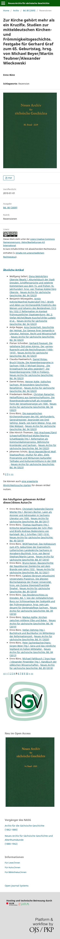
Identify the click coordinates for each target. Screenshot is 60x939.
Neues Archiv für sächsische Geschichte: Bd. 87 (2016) (32, 558)
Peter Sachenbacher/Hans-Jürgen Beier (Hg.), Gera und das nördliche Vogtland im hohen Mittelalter (33, 646)
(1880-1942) (11, 843)
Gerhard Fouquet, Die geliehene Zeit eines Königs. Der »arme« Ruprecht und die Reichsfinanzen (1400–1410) (31, 348)
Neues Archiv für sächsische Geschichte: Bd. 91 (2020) (31, 638)
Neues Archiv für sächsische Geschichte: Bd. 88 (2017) (29, 520)
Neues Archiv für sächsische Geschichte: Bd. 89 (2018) (30, 590)
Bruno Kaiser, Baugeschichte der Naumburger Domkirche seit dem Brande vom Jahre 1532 (31, 566)
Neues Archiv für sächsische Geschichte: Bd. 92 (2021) (32, 571)
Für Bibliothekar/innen (15, 872)
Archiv (16, 10)
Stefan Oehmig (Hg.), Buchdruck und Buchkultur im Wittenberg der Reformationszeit (32, 633)
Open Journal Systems (16, 885)
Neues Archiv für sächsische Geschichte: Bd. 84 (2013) (31, 652)
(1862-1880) (11, 829)
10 (27, 673)
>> (12, 474)
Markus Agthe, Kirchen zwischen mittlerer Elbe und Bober (29, 619)
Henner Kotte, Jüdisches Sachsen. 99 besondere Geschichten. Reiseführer (30, 384)
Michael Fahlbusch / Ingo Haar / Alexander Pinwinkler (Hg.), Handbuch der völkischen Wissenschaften (33, 661)
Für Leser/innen (12, 862)
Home (6, 10)
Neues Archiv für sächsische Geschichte (28, 3)
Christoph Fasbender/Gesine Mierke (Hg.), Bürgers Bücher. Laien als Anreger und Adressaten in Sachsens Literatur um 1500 (31, 513)
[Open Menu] (3, 3)
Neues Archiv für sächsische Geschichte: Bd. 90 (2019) (33, 623)
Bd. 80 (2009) (29, 10)
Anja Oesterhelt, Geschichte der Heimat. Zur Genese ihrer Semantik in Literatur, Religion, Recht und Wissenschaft (33, 330)
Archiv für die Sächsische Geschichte (24, 825)
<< (4, 673)
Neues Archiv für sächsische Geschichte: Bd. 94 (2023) (30, 294)
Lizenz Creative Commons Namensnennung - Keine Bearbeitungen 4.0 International (29, 242)
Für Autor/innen (12, 867)
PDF (10, 177)
